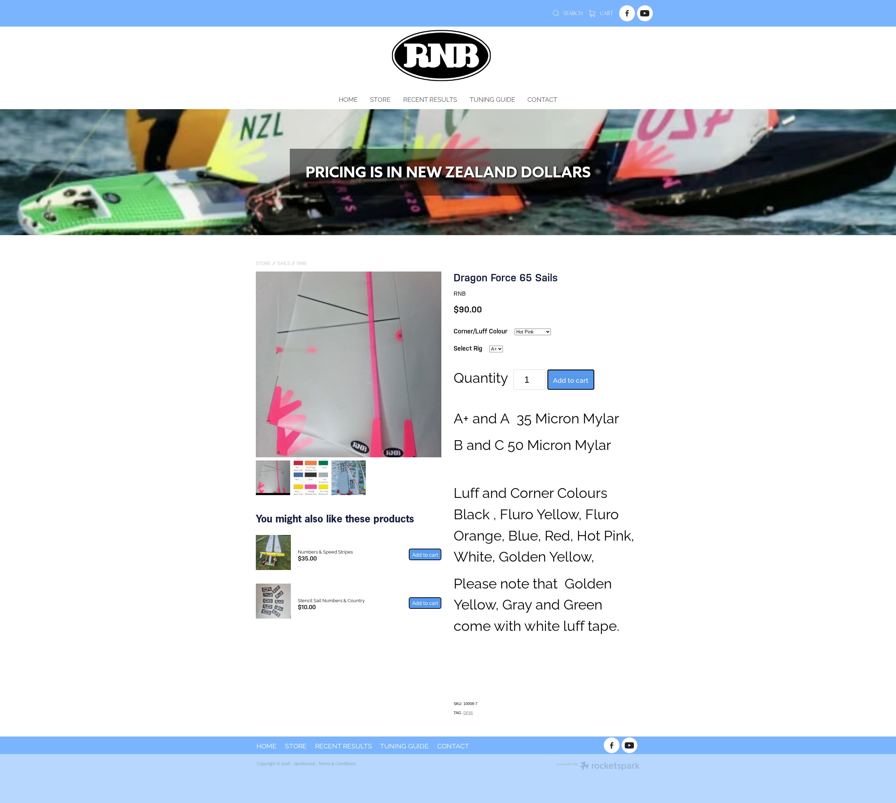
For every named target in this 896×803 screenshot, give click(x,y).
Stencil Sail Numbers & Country (331, 600)
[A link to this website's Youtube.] (645, 13)
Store (263, 263)
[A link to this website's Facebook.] (627, 13)
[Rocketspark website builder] (598, 766)
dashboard (304, 763)
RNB (301, 263)
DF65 (468, 713)
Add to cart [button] (570, 379)
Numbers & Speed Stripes (325, 551)
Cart (605, 13)
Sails (284, 263)
